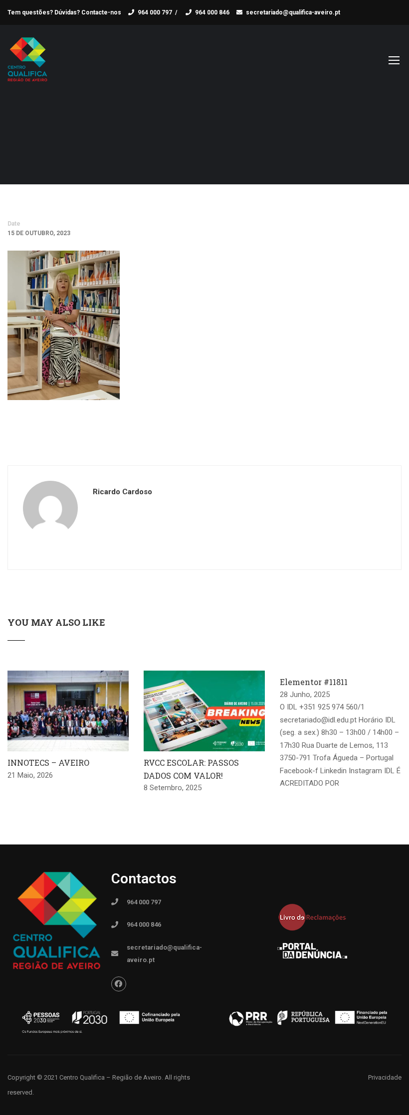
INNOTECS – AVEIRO (48, 762)
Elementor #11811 (314, 682)
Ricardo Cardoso (122, 491)
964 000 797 (155, 12)
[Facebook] (118, 983)
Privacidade (385, 1077)
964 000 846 (212, 12)
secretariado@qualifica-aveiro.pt (293, 12)
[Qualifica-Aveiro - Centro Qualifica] (27, 64)
